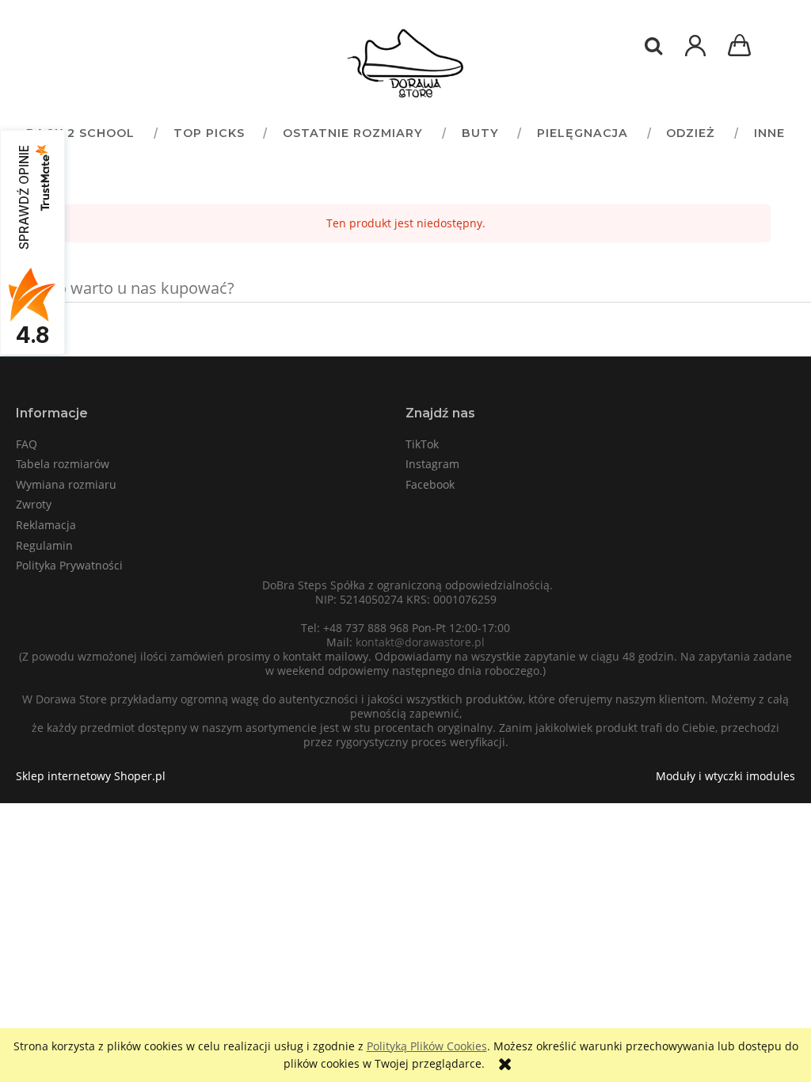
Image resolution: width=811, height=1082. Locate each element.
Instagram (432, 463)
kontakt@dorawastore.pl (420, 642)
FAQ (26, 443)
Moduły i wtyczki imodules (725, 776)
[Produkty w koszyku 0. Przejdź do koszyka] (742, 47)
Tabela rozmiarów (62, 463)
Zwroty (33, 504)
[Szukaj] (653, 46)
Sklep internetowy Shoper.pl (91, 776)
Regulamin (44, 545)
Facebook (430, 484)
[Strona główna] (405, 63)
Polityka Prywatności (69, 565)
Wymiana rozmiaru (66, 484)
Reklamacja (46, 524)
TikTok (422, 443)
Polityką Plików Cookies (427, 1045)
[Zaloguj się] (695, 53)
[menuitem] (80, 132)
